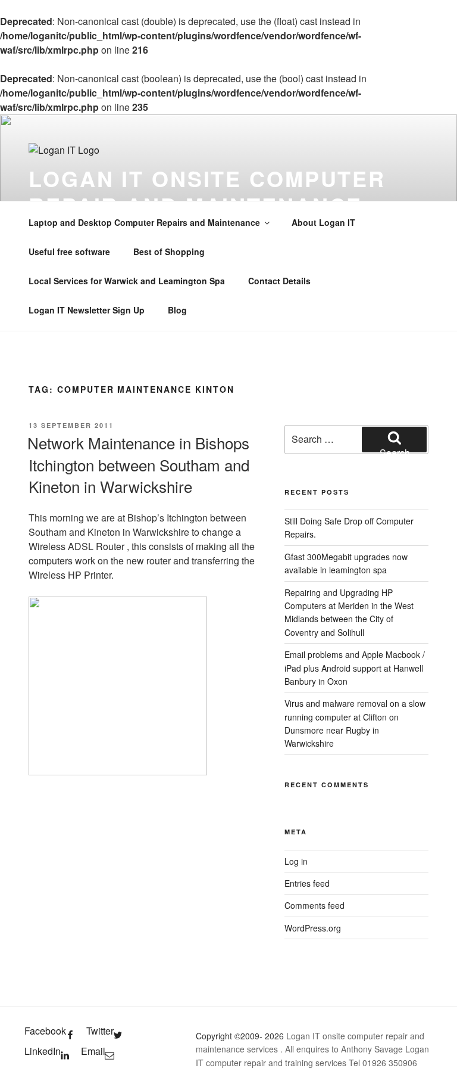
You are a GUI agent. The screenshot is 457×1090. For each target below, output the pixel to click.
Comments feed (314, 905)
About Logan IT (323, 222)
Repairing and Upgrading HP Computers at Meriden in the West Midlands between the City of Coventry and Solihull (349, 612)
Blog (177, 310)
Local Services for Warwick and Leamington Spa (127, 281)
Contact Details (279, 281)
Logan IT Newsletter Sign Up (87, 310)
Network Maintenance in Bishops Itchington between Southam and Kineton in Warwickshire (138, 464)
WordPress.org (312, 928)
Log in (296, 861)
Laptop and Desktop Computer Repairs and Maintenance (144, 222)
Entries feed (307, 883)
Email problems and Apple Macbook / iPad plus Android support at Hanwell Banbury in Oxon (354, 667)
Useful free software (69, 251)
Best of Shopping (169, 251)
